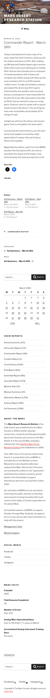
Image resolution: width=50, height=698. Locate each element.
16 (31, 308)
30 (31, 318)
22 (25, 313)
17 (38, 308)
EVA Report (9, 370)
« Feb (12, 323)
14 (19, 308)
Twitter (7, 557)
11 (44, 303)
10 (38, 303)
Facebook (8, 551)
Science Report (11, 403)
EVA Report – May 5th (13, 212)
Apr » (37, 323)
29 (25, 318)
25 (43, 313)
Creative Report (11, 359)
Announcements (12, 342)
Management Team (13, 526)
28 (19, 318)
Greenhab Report (12, 375)
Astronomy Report (12, 348)
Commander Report (18, 232)
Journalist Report (12, 381)
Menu (26, 29)
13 (13, 308)
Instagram (9, 562)
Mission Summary (12, 392)
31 (38, 318)
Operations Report (12, 397)
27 (13, 318)
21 (19, 313)
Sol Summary (10, 408)
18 (44, 308)
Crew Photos (10, 364)
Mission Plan (10, 386)
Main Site (9, 691)
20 (13, 313)
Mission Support (12, 533)
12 (7, 308)
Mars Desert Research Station (23, 18)
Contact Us (9, 655)
